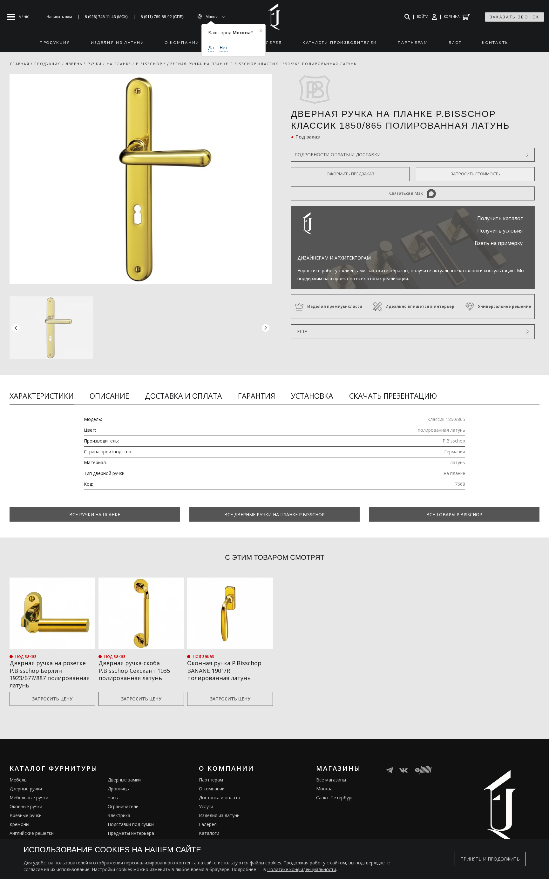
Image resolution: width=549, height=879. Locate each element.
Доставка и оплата (183, 396)
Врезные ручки (26, 815)
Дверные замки (124, 780)
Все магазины (331, 780)
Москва (324, 789)
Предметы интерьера (131, 833)
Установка (312, 396)
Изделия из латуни (219, 815)
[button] (265, 327)
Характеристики (42, 396)
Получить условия (500, 230)
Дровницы (119, 789)
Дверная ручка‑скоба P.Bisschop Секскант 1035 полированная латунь (134, 670)
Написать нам (59, 17)
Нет (224, 47)
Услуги (206, 806)
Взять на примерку (499, 243)
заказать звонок (515, 17)
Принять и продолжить (490, 859)
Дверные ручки (26, 789)
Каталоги (209, 833)
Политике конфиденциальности (301, 869)
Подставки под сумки (131, 824)
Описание (109, 396)
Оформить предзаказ (350, 174)
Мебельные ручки (29, 797)
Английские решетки (32, 833)
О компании (212, 789)
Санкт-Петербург (334, 797)
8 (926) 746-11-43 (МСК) (106, 17)
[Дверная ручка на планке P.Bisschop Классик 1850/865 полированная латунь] (141, 179)
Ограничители (123, 806)
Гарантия (256, 396)
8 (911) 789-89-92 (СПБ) (162, 17)
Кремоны (19, 824)
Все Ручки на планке (94, 514)
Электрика (119, 815)
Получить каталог (500, 218)
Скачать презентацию (393, 396)
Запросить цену (52, 699)
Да (211, 47)
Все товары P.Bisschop (454, 514)
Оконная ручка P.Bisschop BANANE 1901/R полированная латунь (224, 670)
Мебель (18, 780)
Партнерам (211, 780)
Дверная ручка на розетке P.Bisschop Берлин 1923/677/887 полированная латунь (50, 674)
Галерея (208, 824)
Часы (113, 797)
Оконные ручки (26, 806)
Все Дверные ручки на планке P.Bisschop (274, 514)
